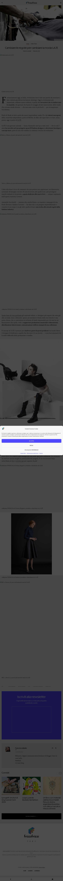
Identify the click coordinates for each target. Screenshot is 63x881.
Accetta (31, 441)
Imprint (41, 453)
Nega (31, 445)
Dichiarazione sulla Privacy (33, 453)
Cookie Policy (23, 453)
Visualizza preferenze (31, 450)
